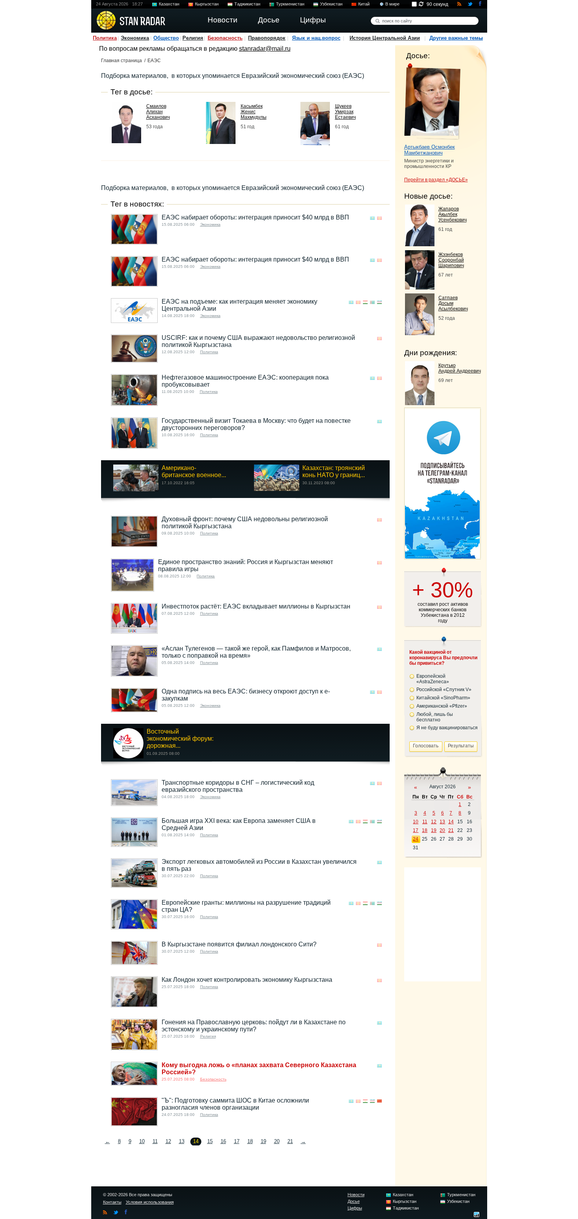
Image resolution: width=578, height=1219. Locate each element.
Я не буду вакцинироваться (447, 727)
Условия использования (150, 1202)
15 (210, 1141)
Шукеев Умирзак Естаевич (345, 111)
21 (290, 1141)
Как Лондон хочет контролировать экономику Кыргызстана (247, 979)
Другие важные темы (456, 38)
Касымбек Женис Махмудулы (254, 111)
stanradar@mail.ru (265, 48)
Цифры (355, 1208)
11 (155, 1141)
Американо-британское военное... (194, 471)
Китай (364, 4)
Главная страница (121, 60)
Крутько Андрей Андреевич (459, 368)
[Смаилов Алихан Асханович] (126, 141)
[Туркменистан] (372, 302)
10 (142, 1141)
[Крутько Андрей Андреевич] (419, 403)
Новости (356, 1194)
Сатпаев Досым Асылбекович (453, 303)
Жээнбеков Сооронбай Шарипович (451, 260)
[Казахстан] (372, 218)
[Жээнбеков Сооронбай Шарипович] (419, 287)
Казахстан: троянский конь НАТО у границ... (333, 471)
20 (277, 1141)
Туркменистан (290, 4)
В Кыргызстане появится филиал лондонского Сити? (239, 944)
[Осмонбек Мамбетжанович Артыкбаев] (432, 101)
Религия (192, 38)
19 (263, 1141)
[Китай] (379, 1101)
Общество (166, 38)
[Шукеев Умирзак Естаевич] (315, 143)
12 (168, 1141)
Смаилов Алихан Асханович (158, 111)
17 (236, 1141)
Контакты (112, 1202)
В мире (392, 4)
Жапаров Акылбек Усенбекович (452, 214)
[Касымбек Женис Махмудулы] (221, 141)
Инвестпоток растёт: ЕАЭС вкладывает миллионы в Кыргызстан (256, 606)
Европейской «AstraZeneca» (432, 678)
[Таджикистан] (365, 302)
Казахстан (169, 4)
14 (451, 821)
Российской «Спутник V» (443, 689)
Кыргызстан (207, 4)
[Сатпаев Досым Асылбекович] (419, 333)
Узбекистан (331, 4)
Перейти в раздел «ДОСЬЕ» (436, 180)
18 (250, 1141)
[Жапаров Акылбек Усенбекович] (419, 244)
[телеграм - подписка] (442, 556)
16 (223, 1141)
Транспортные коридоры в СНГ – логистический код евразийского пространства (238, 786)
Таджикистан (247, 4)
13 (181, 1141)
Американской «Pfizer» (441, 706)
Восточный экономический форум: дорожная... (180, 738)
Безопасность (225, 38)
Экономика (135, 38)
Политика (105, 38)
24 (415, 839)
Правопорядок (266, 38)
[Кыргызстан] (379, 218)
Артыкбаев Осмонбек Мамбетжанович (429, 150)
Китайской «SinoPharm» (443, 698)
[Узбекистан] (379, 302)
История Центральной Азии (385, 38)
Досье (354, 1201)
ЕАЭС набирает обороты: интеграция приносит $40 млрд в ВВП (255, 217)
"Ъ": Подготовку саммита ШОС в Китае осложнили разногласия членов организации (235, 1104)
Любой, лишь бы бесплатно (434, 717)
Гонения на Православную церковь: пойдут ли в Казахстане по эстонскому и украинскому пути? (254, 1026)
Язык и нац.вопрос (316, 38)
